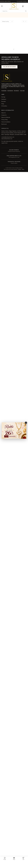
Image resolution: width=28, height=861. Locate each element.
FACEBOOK (3, 90)
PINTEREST (16, 90)
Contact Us (3, 115)
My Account (4, 124)
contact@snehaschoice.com (7, 137)
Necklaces (3, 99)
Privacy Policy (4, 119)
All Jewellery (4, 106)
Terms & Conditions (5, 121)
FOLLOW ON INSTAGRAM (9, 66)
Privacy (19, 169)
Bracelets (3, 101)
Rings (2, 103)
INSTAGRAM (10, 90)
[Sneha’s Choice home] (14, 78)
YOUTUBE (22, 90)
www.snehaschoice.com (6, 138)
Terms (23, 169)
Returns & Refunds (5, 117)
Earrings (3, 97)
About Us (3, 112)
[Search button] (26, 11)
